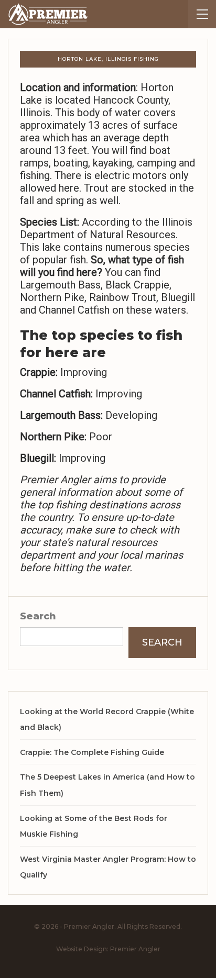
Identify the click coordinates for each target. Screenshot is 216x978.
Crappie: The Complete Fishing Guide (92, 752)
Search (38, 616)
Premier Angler (135, 949)
